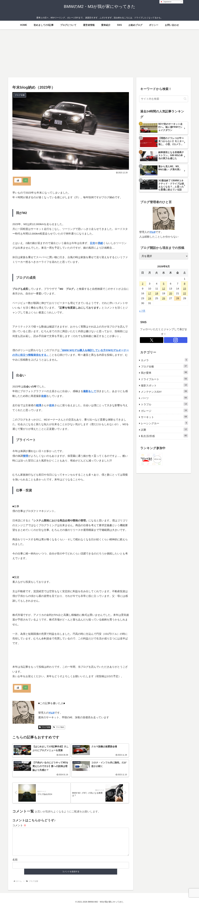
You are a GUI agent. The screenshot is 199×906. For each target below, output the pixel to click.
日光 (92, 243)
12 (163, 288)
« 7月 (142, 310)
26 (163, 298)
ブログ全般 (45, 727)
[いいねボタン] (18, 180)
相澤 (38, 405)
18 (156, 293)
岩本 (51, 405)
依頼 (43, 396)
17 (149, 293)
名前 (15, 859)
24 (149, 298)
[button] (185, 98)
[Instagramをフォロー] (175, 340)
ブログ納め (60, 727)
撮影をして (89, 391)
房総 (100, 243)
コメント (19, 825)
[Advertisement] (99, 53)
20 (170, 293)
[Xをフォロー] (151, 340)
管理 (25, 455)
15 (184, 288)
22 (184, 293)
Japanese (167, 2)
